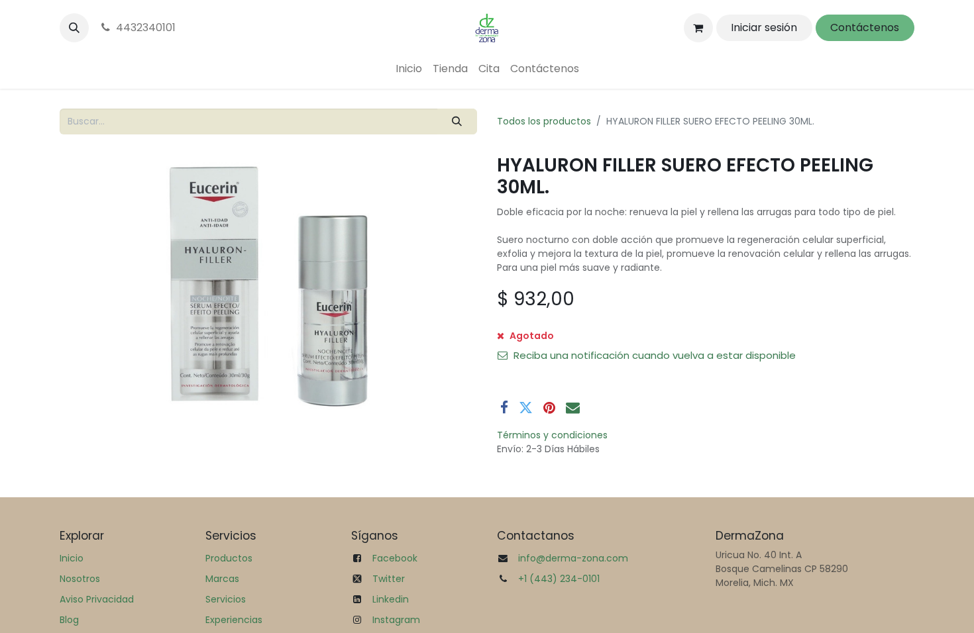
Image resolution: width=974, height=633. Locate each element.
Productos (228, 558)
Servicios (225, 599)
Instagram (396, 619)
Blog (69, 619)
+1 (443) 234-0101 (559, 578)
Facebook (394, 558)
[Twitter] (526, 407)
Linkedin (390, 599)
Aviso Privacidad (97, 599)
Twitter (388, 578)
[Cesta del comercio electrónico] (698, 27)
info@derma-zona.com (573, 558)
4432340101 (146, 27)
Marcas (222, 578)
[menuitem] (408, 69)
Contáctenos (864, 27)
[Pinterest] (549, 407)
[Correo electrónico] (573, 407)
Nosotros (80, 578)
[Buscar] (457, 121)
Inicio (71, 558)
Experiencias (233, 619)
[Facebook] (504, 407)
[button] (74, 27)
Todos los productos (544, 121)
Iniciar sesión (764, 27)
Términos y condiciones (552, 435)
